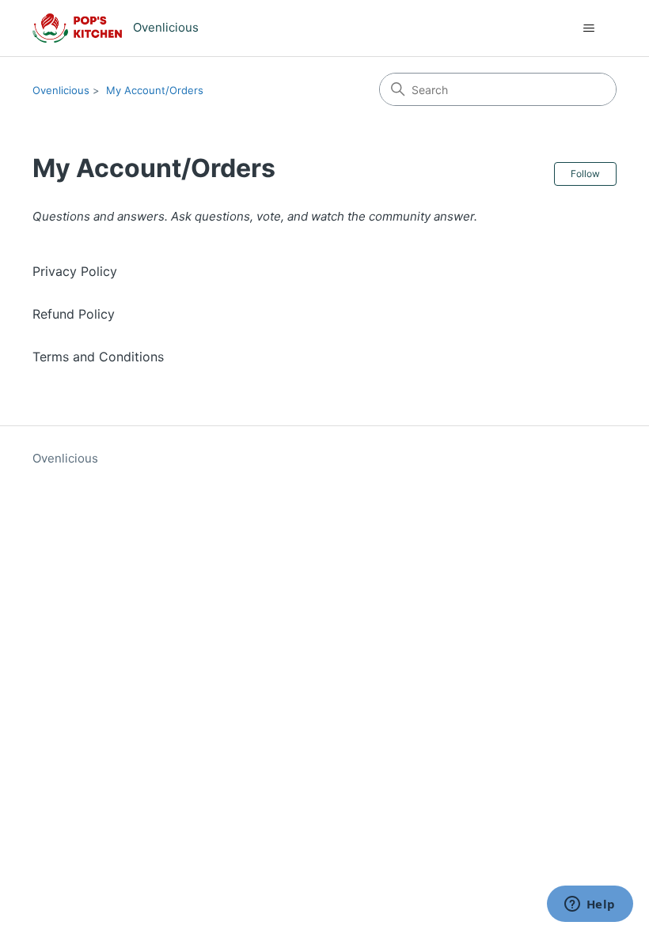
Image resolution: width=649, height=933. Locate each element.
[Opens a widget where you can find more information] (589, 905)
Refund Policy (73, 314)
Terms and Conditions (98, 357)
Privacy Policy (74, 271)
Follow (585, 173)
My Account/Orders (154, 90)
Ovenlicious (60, 90)
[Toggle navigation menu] (588, 28)
